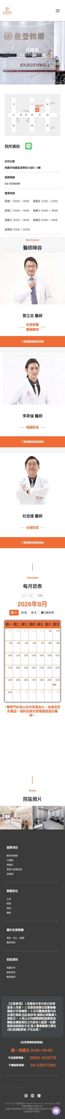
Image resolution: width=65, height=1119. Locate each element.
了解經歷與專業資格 (32, 341)
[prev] (24, 595)
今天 (40, 595)
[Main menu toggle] (58, 11)
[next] (31, 595)
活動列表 (49, 612)
